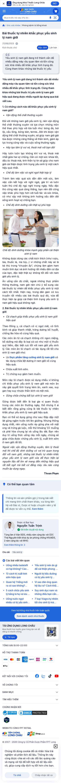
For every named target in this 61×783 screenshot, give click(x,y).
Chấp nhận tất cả (44, 775)
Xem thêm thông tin (13, 545)
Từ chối (17, 775)
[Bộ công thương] (9, 713)
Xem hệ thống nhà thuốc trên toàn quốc (30, 610)
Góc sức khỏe (13, 25)
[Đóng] (3, 4)
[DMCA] (33, 713)
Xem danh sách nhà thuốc (30, 616)
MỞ (55, 3)
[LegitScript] (17, 720)
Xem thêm (37, 508)
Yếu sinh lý (17, 552)
